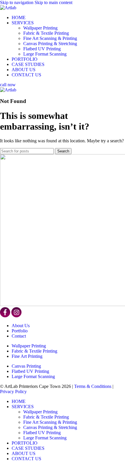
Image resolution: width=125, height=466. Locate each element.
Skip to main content (53, 2)
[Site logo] (8, 7)
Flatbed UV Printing (42, 48)
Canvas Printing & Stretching (50, 43)
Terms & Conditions (92, 386)
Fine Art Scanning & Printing (50, 38)
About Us (21, 325)
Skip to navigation (17, 2)
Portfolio (20, 330)
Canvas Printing (26, 366)
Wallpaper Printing (40, 27)
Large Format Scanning (45, 53)
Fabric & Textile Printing (46, 33)
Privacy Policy (13, 391)
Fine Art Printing (27, 356)
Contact (19, 336)
